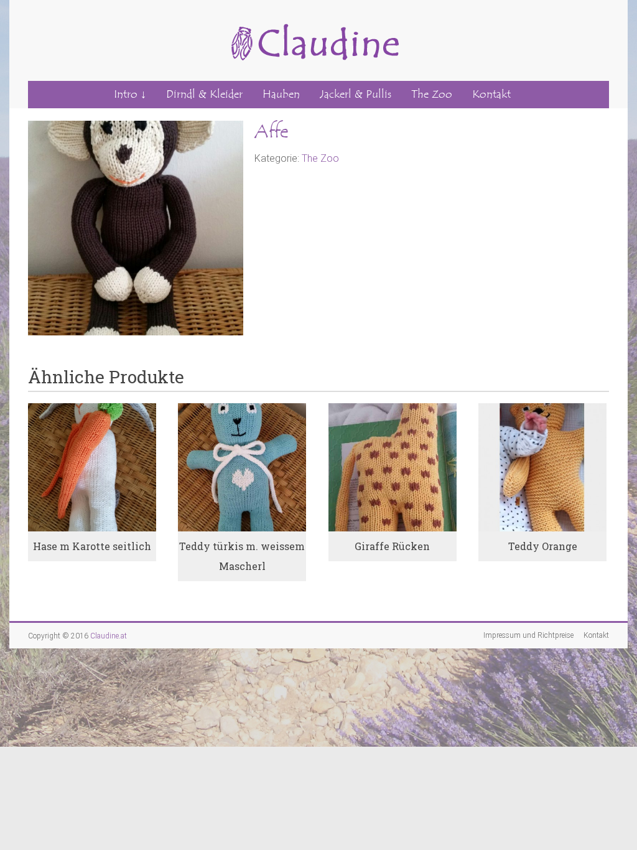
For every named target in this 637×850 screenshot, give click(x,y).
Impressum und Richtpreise (528, 635)
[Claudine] (312, 16)
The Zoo (431, 94)
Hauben (281, 94)
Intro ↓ (130, 94)
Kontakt (491, 94)
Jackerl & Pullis (355, 94)
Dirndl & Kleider (204, 94)
